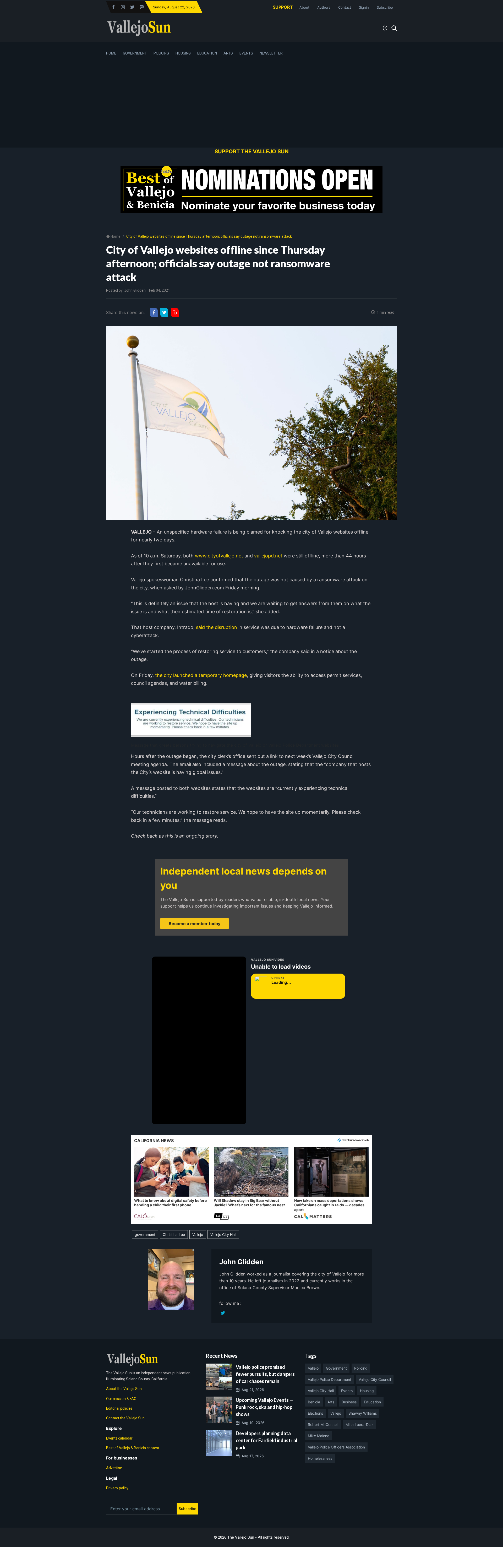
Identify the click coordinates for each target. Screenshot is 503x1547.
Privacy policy (117, 1488)
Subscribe (385, 7)
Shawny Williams (362, 1413)
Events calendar (119, 1438)
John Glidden (135, 290)
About (304, 7)
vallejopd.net (268, 555)
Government (135, 53)
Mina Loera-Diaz (360, 1424)
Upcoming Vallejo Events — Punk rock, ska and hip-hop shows (264, 1407)
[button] (171, 1184)
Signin (364, 7)
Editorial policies (119, 1408)
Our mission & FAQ (121, 1399)
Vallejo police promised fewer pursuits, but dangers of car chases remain (265, 1374)
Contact (344, 7)
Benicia (314, 1402)
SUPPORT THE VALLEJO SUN (252, 151)
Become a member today (194, 923)
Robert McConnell (323, 1424)
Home (111, 53)
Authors (323, 7)
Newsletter (271, 53)
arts (330, 1402)
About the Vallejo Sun (124, 1389)
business (349, 1402)
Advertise (114, 1468)
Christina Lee (174, 1234)
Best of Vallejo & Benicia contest (132, 1448)
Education (207, 53)
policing (361, 1368)
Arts (228, 53)
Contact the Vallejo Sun (125, 1418)
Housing (183, 53)
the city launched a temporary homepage (201, 675)
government (145, 1234)
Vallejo (197, 1234)
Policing (161, 53)
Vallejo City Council (375, 1379)
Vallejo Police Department (329, 1379)
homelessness (320, 1458)
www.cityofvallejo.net (219, 555)
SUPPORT (283, 7)
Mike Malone (318, 1436)
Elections (315, 1413)
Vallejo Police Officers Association (336, 1447)
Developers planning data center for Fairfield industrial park (266, 1440)
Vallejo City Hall (223, 1234)
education (372, 1402)
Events (246, 53)
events (347, 1390)
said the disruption (216, 627)
